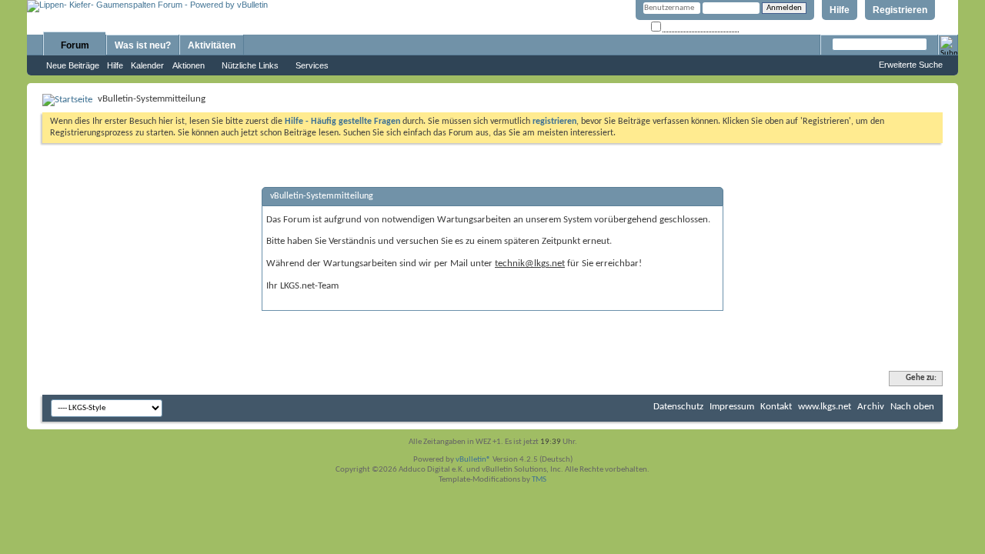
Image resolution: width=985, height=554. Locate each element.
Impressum (732, 407)
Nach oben (912, 407)
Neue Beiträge (72, 65)
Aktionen (188, 65)
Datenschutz (678, 407)
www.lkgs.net (824, 407)
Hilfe (840, 10)
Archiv (870, 407)
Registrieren (900, 10)
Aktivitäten (211, 45)
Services (312, 65)
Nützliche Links (250, 65)
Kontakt (776, 407)
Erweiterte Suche (911, 64)
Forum (75, 45)
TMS (539, 480)
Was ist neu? (143, 45)
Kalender (147, 65)
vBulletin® (473, 460)
